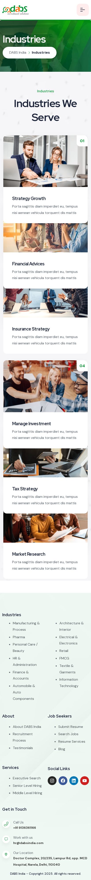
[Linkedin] (73, 780)
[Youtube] (84, 780)
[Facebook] (63, 780)
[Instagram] (52, 780)
